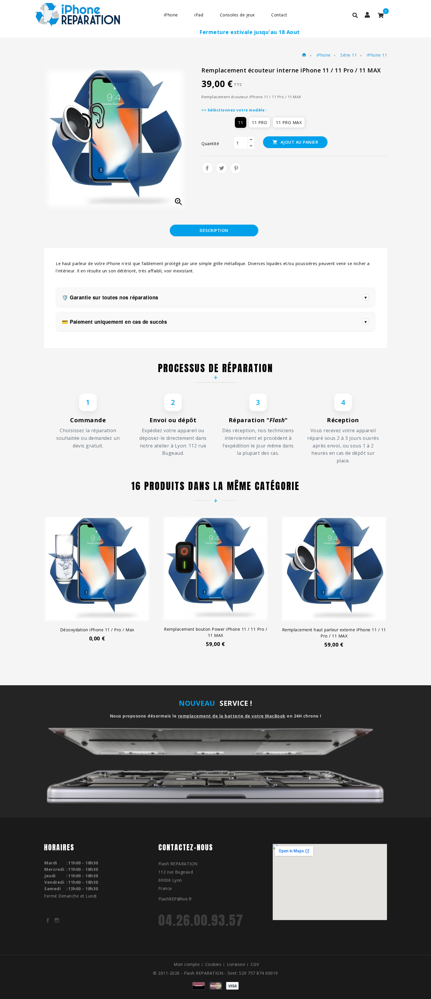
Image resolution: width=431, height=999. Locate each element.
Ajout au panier (295, 142)
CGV (255, 964)
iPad (198, 15)
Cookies (213, 964)
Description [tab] (214, 230)
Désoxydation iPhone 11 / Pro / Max (97, 629)
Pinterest (235, 168)
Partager (207, 168)
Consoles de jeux (237, 15)
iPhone (171, 15)
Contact (279, 15)
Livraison (236, 964)
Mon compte (187, 964)
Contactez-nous (185, 847)
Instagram (56, 920)
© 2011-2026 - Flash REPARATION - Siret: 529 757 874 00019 (215, 973)
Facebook (47, 920)
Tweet (221, 168)
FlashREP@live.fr (175, 899)
